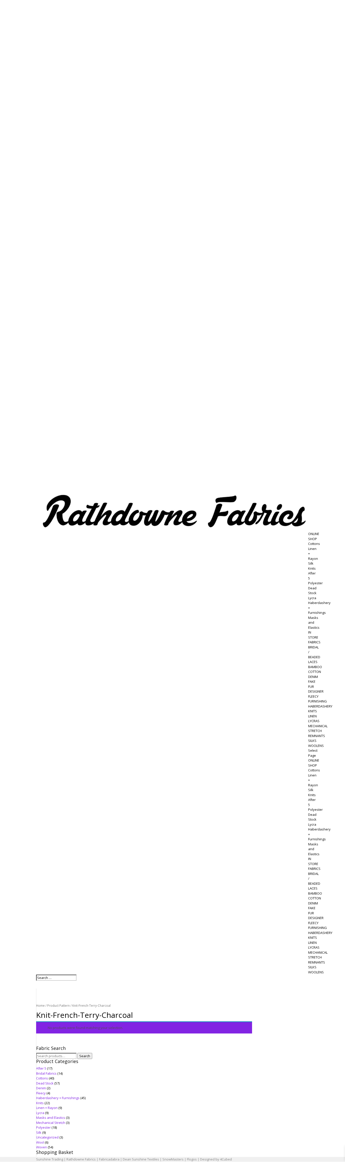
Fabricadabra (109, 1159)
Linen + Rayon (47, 1107)
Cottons (314, 543)
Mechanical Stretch (50, 1122)
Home (40, 1005)
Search (84, 1056)
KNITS (312, 711)
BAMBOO (315, 667)
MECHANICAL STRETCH (318, 728)
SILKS (312, 740)
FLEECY (313, 696)
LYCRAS (313, 721)
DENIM (313, 676)
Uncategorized (47, 1137)
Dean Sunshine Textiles (141, 1159)
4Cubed (226, 1159)
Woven (41, 1147)
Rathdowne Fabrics (81, 1159)
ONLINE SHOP (313, 536)
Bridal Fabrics (46, 1073)
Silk (310, 563)
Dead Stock (312, 590)
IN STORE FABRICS (314, 637)
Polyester (315, 583)
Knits (312, 568)
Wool (40, 1142)
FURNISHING (317, 701)
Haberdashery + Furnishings (58, 1098)
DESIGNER (316, 691)
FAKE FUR (311, 684)
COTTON (314, 671)
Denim (41, 1088)
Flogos (192, 1159)
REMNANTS (316, 736)
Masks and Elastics (313, 622)
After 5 (41, 1068)
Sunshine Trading (49, 1159)
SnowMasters (173, 1159)
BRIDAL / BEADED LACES (314, 654)
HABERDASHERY (320, 706)
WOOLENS (316, 745)
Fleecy (41, 1093)
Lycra (312, 598)
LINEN (312, 716)
